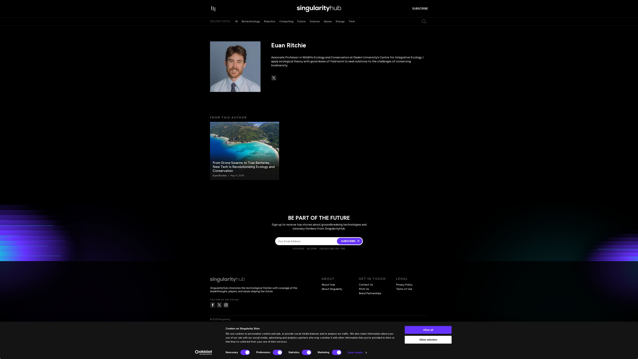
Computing (286, 21)
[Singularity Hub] (319, 8)
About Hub (328, 284)
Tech (352, 21)
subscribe (420, 8)
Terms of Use (404, 289)
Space (328, 21)
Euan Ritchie (220, 175)
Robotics (269, 21)
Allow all (428, 329)
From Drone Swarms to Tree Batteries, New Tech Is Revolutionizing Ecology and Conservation (244, 167)
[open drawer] (213, 8)
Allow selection (428, 339)
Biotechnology (251, 21)
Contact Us (366, 284)
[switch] (277, 352)
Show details (355, 352)
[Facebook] (212, 305)
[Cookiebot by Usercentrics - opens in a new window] (203, 352)
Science (315, 21)
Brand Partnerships (370, 293)
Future (301, 21)
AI (236, 21)
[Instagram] (226, 305)
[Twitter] (219, 305)
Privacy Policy (404, 284)
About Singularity (332, 289)
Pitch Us (364, 289)
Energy (340, 21)
